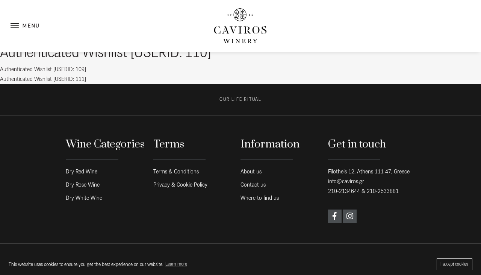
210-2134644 (344, 191)
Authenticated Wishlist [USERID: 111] (43, 79)
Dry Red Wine (81, 171)
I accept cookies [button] (454, 263)
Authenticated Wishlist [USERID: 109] (43, 69)
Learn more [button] (176, 264)
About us (251, 171)
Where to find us (259, 197)
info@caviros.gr (346, 181)
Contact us (253, 184)
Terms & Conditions (176, 171)
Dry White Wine (84, 197)
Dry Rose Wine (83, 184)
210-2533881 (383, 191)
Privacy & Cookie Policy (180, 184)
